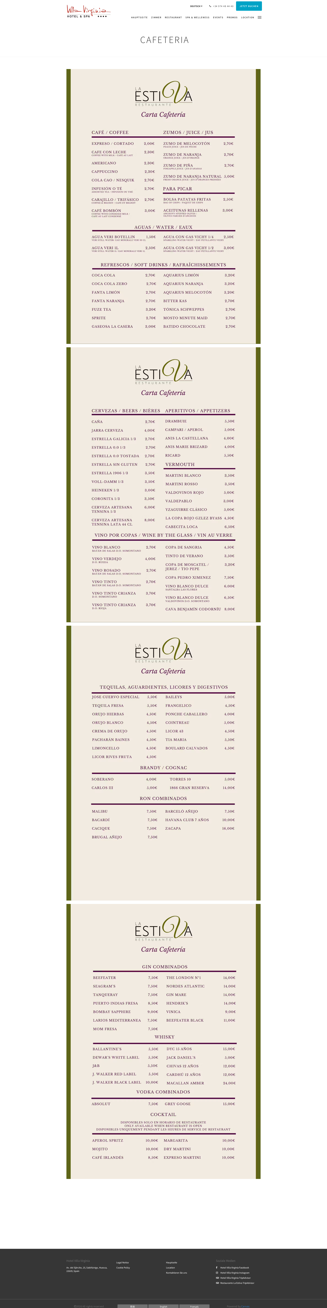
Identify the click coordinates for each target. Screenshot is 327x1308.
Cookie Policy (123, 1267)
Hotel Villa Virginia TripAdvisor (235, 1277)
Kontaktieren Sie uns (176, 1272)
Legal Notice (122, 1262)
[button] (259, 17)
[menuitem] (140, 17)
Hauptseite (171, 1262)
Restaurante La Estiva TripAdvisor (237, 1282)
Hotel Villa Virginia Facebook (234, 1267)
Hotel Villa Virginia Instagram (235, 1272)
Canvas (245, 1306)
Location (170, 1267)
